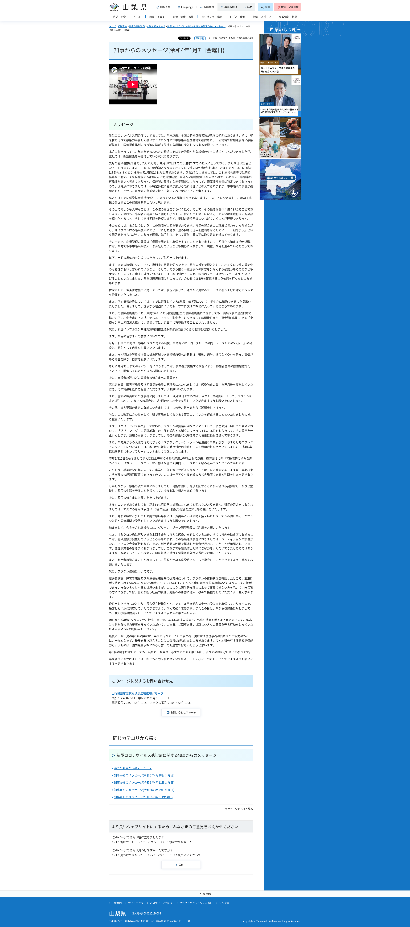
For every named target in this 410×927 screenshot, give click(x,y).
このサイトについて (161, 903)
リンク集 (224, 903)
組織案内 (122, 26)
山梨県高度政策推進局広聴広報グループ (137, 693)
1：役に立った (125, 842)
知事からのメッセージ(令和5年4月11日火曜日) (144, 782)
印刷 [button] (201, 38)
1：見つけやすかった (129, 855)
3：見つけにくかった (187, 855)
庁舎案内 (116, 903)
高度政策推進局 (137, 26)
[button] (164, 7)
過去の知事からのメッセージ (133, 768)
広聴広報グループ (156, 26)
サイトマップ (136, 903)
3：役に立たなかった (178, 842)
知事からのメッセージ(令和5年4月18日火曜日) (144, 775)
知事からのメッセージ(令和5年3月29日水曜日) (144, 790)
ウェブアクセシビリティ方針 (196, 903)
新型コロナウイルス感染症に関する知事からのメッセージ (196, 26)
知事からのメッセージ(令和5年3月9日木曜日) (143, 797)
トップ (112, 26)
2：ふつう (149, 842)
